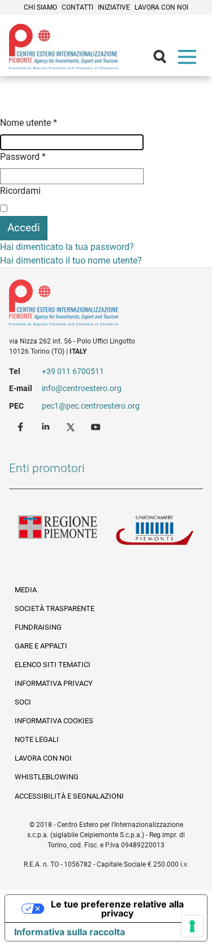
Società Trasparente (54, 608)
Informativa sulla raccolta (69, 931)
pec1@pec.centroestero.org (91, 405)
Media (26, 590)
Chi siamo (40, 7)
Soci (23, 702)
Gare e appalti (41, 646)
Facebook (22, 426)
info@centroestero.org (82, 388)
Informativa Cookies (54, 720)
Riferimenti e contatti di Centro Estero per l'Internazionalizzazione (96, 304)
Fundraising (38, 627)
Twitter (72, 426)
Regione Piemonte (57, 533)
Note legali (37, 739)
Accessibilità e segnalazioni (69, 796)
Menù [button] (189, 59)
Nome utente (28, 122)
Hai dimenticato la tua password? (67, 246)
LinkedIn (47, 426)
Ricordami (20, 190)
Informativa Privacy (54, 683)
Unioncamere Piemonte (154, 533)
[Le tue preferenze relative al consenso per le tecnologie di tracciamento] (192, 926)
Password (23, 156)
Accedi (23, 227)
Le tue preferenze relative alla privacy (117, 908)
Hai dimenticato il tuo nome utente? (71, 260)
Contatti (77, 7)
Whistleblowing (47, 777)
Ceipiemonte (63, 46)
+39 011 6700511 (73, 371)
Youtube (96, 426)
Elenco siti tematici (52, 664)
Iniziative (114, 7)
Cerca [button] (164, 59)
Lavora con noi (161, 7)
